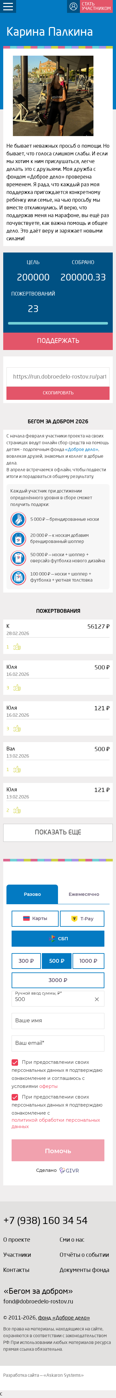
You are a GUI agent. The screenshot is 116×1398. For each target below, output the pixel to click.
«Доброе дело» (81, 449)
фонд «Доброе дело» (64, 1318)
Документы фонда (84, 1270)
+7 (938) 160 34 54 (45, 1221)
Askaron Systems (63, 1375)
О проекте (16, 1240)
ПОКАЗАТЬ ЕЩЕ (58, 833)
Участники (17, 1255)
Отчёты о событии (84, 1255)
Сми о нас (72, 1240)
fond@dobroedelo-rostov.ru (38, 1302)
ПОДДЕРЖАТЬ (58, 341)
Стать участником (96, 6)
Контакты (16, 1270)
